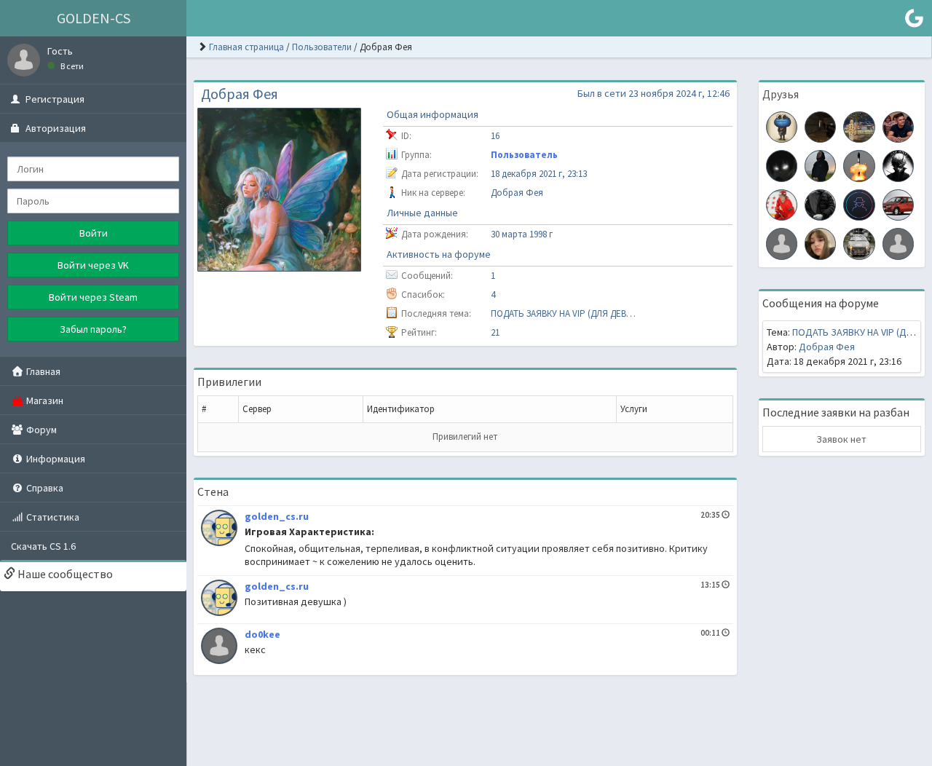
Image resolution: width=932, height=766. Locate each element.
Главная (42, 371)
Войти (93, 233)
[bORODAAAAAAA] (820, 203)
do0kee (262, 634)
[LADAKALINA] (898, 203)
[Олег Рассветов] (858, 164)
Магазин (43, 400)
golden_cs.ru (277, 516)
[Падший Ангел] (898, 164)
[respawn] (898, 242)
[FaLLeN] (858, 242)
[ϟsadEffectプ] (781, 164)
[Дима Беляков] (781, 203)
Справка (43, 487)
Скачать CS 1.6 (43, 546)
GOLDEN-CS (93, 18)
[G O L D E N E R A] (781, 126)
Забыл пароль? (93, 329)
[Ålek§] (898, 126)
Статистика (51, 517)
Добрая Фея (827, 346)
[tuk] (820, 126)
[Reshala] (858, 203)
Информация (54, 458)
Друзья (780, 94)
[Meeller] (820, 164)
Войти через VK (93, 265)
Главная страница (246, 47)
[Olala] (781, 242)
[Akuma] (820, 242)
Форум (40, 429)
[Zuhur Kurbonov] (858, 126)
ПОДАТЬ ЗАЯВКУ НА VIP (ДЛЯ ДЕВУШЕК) (563, 313)
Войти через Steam (93, 297)
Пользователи (322, 47)
